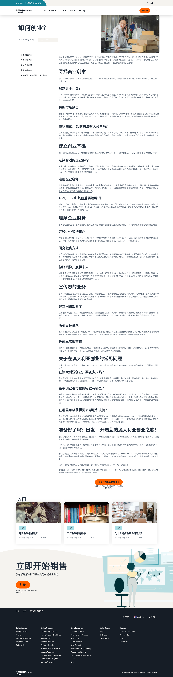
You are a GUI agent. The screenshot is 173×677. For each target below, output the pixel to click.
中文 (151, 3)
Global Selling (20, 645)
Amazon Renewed (47, 662)
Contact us (124, 642)
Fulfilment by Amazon (48, 631)
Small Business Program (49, 659)
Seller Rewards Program (79, 635)
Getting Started (21, 631)
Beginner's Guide (22, 642)
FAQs (121, 638)
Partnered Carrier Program (50, 648)
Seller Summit (76, 645)
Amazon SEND (46, 638)
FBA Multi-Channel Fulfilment (51, 635)
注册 (23, 584)
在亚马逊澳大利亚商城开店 (106, 453)
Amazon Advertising (48, 652)
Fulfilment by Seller (47, 645)
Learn (62, 10)
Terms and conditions (127, 631)
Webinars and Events (78, 652)
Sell (42, 10)
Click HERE (37, 3)
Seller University (76, 642)
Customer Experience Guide (81, 655)
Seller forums (105, 638)
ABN (111, 204)
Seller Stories (75, 638)
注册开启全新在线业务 (108, 482)
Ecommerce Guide (77, 631)
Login (102, 631)
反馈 (153, 617)
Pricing (82, 10)
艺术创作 (98, 97)
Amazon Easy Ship (47, 642)
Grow (51, 10)
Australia (140, 617)
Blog (72, 662)
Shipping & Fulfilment (23, 638)
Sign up (145, 10)
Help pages (104, 635)
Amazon (123, 628)
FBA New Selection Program (51, 655)
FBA (71, 10)
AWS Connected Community (81, 648)
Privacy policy (125, 635)
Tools (73, 659)
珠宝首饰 (87, 97)
